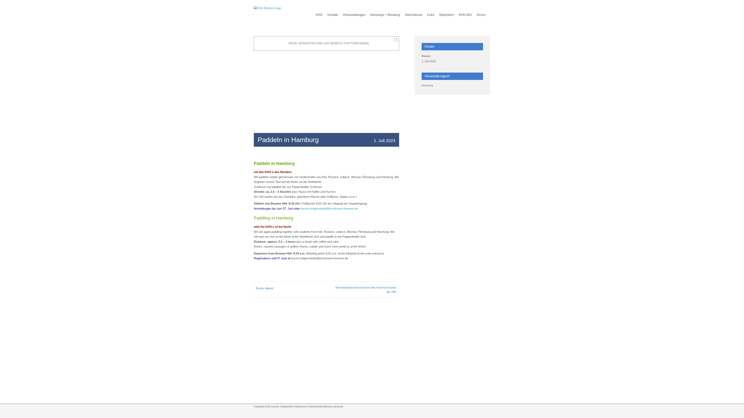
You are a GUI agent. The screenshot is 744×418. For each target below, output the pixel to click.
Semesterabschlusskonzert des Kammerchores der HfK (365, 289)
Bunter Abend (265, 288)
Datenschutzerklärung (320, 406)
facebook (338, 406)
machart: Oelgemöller (282, 406)
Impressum (301, 406)
